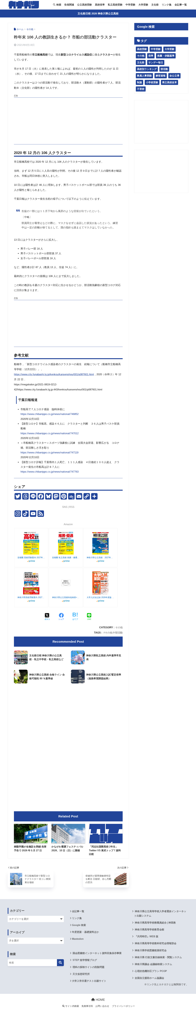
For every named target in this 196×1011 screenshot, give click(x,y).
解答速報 (161, 75)
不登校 (140, 89)
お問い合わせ (102, 1006)
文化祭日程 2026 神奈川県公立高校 (98, 13)
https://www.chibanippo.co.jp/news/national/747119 (49, 452)
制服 (139, 82)
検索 (58, 4)
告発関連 (69, 4)
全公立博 (174, 75)
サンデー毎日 (155, 62)
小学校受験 (152, 82)
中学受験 (130, 4)
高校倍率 (100, 4)
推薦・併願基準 (165, 55)
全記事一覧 (181, 4)
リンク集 (167, 4)
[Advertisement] (68, 120)
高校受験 (142, 49)
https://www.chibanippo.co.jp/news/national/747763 (50, 471)
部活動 (119, 632)
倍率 (150, 55)
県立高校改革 (169, 82)
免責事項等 (87, 1006)
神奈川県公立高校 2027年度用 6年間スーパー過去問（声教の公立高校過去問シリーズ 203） (100, 557)
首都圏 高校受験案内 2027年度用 (31, 557)
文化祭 (155, 4)
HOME (100, 999)
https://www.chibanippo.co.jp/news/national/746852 (50, 414)
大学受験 (143, 4)
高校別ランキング (147, 69)
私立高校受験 (115, 4)
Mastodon (78, 939)
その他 (119, 627)
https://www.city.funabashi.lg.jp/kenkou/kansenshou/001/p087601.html (54, 374)
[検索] (60, 962)
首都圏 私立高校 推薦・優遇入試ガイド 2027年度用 (66, 557)
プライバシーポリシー (123, 1006)
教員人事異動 (144, 75)
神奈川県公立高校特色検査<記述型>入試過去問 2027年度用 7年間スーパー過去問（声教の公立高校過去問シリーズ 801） (66, 597)
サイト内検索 (72, 1006)
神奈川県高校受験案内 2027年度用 (31, 597)
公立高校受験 (84, 4)
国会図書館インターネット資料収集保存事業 (97, 953)
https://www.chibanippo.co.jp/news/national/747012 (50, 433)
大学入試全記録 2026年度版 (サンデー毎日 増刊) (100, 597)
